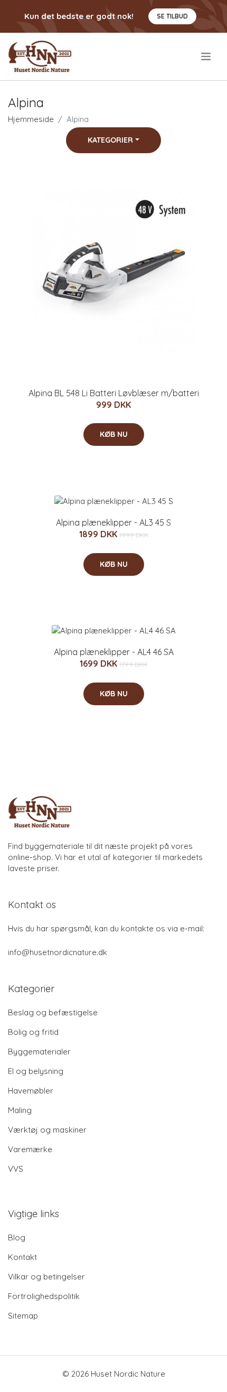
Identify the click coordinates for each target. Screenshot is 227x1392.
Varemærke (30, 1149)
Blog (16, 1237)
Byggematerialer (39, 1052)
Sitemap (23, 1316)
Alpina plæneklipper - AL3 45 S (113, 522)
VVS (15, 1169)
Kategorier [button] (110, 140)
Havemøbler (30, 1091)
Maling (20, 1110)
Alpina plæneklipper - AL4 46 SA (114, 652)
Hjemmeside (31, 119)
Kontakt (22, 1257)
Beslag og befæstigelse (53, 1012)
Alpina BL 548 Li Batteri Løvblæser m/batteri (114, 393)
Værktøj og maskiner (47, 1130)
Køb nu (114, 434)
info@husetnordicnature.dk (57, 952)
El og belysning (35, 1071)
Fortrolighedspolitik (44, 1296)
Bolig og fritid (33, 1032)
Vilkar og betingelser (46, 1277)
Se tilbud (172, 16)
